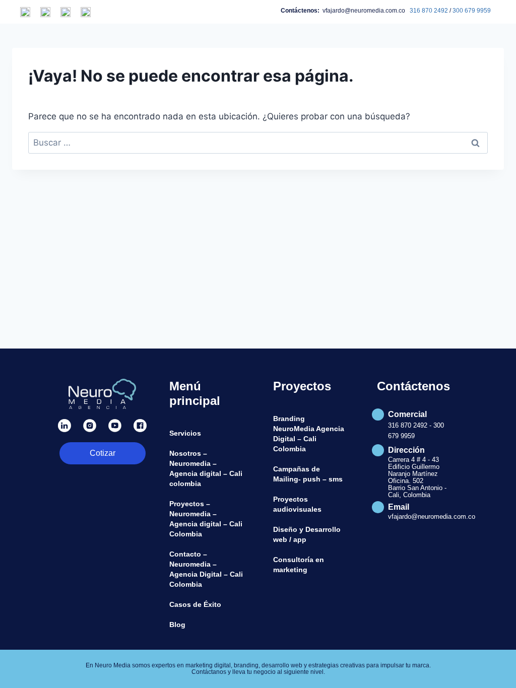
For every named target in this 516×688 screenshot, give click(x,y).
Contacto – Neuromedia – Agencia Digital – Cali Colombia (206, 569)
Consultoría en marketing (298, 565)
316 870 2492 (429, 10)
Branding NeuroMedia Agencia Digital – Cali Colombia (308, 434)
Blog (177, 625)
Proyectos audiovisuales (297, 504)
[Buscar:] (258, 142)
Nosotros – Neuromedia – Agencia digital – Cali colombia (205, 468)
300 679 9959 (472, 10)
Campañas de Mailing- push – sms (308, 474)
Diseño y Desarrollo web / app (307, 534)
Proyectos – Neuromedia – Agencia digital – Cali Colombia (205, 519)
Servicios (185, 433)
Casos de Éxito (195, 604)
